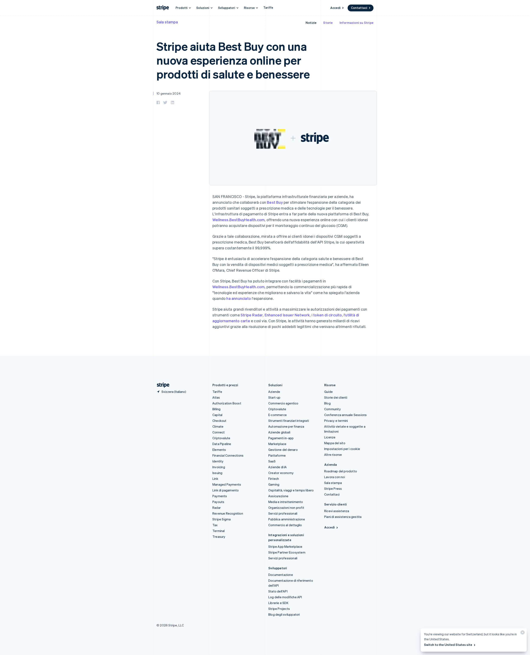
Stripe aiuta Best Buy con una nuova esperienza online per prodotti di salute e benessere (233, 60)
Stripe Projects (279, 609)
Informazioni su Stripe (356, 23)
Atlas (216, 397)
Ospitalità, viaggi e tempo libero (291, 490)
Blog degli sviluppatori (284, 614)
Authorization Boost (226, 403)
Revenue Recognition (227, 513)
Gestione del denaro (283, 450)
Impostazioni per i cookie (342, 449)
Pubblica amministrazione (286, 519)
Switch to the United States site (448, 645)
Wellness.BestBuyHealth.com (238, 219)
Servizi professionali (282, 513)
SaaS (272, 461)
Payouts (218, 502)
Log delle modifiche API (285, 597)
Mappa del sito (334, 443)
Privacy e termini (336, 421)
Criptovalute (221, 438)
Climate (217, 426)
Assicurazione (278, 496)
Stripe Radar (252, 314)
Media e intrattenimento (285, 502)
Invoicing (218, 467)
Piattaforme (277, 455)
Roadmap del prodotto (340, 471)
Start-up (274, 397)
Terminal (218, 531)
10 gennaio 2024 (169, 93)
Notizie (311, 23)
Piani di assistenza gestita (342, 517)
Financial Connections (227, 455)
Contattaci (359, 8)
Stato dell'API (278, 591)
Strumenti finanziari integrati (288, 421)
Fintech (273, 478)
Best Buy (275, 202)
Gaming (273, 484)
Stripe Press (333, 488)
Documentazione (280, 575)
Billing (216, 409)
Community (332, 409)
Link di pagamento (225, 490)
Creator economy (281, 473)
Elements (219, 450)
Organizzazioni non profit (286, 507)
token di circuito (327, 314)
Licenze (329, 437)
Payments (219, 496)
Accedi (335, 8)
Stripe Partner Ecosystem (286, 552)
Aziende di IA (277, 467)
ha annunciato (238, 298)
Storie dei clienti (335, 397)
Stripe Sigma (221, 519)
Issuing (217, 473)
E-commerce (277, 415)
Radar (216, 507)
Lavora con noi (334, 477)
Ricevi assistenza (336, 511)
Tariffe (268, 7)
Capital (217, 415)
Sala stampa (167, 21)
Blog (327, 403)
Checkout (219, 421)
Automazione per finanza (286, 426)
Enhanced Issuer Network (287, 314)
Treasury (218, 536)
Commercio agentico (283, 403)
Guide (328, 392)
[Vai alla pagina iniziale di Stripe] (161, 385)
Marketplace (277, 444)
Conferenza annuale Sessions (345, 415)
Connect (218, 432)
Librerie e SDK (278, 603)
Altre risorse (333, 454)
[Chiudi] (522, 633)
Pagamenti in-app (281, 438)
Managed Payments (226, 484)
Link (215, 478)
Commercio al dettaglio (285, 525)
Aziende (274, 392)
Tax (215, 525)
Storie (328, 23)
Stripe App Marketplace (285, 546)
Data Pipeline (221, 444)
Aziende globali (279, 432)
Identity (218, 461)
